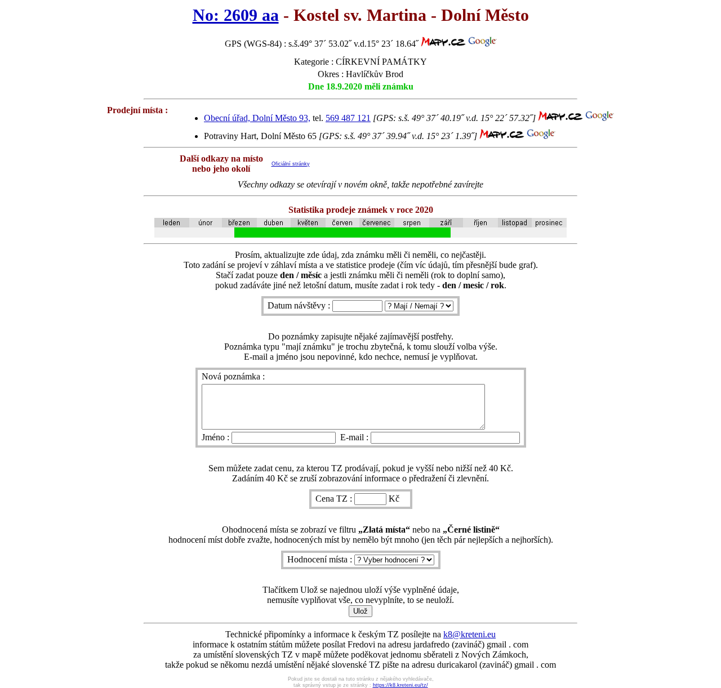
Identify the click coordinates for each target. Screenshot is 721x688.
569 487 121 (348, 118)
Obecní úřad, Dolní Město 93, (257, 118)
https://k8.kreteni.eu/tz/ (400, 685)
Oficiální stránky (291, 164)
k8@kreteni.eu (469, 634)
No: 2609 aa (236, 15)
